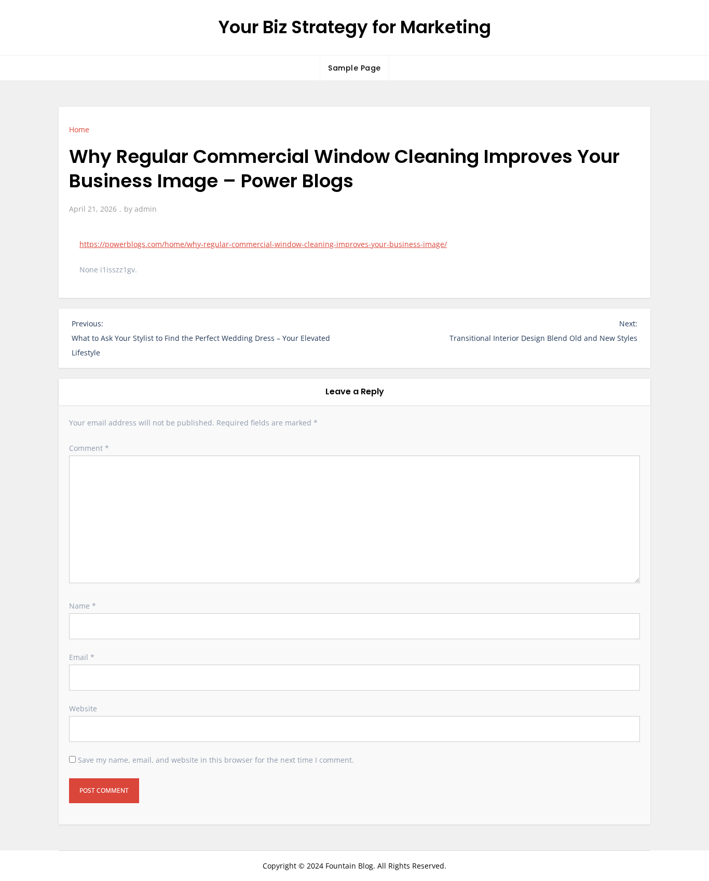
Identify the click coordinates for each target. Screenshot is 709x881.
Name (82, 606)
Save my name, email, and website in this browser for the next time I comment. (216, 760)
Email (81, 657)
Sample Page (354, 68)
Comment (89, 448)
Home (79, 129)
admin (145, 209)
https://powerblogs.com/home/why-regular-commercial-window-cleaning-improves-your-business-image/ (263, 244)
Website (83, 708)
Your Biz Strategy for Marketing (355, 27)
